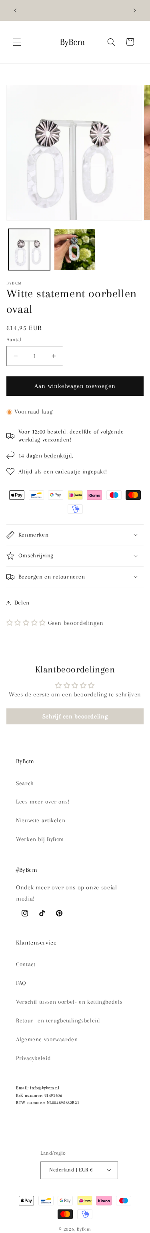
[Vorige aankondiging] (15, 10)
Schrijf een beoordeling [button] (75, 716)
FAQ (21, 983)
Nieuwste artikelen (40, 820)
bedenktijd (58, 455)
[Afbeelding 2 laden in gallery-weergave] (75, 249)
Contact (25, 964)
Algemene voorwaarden (47, 1039)
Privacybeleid (33, 1058)
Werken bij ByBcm (40, 839)
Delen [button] (22, 602)
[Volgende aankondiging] (135, 10)
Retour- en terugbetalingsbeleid (58, 1020)
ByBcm (84, 1229)
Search (25, 783)
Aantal (14, 339)
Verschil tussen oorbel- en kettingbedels (69, 1001)
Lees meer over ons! (43, 801)
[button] (17, 42)
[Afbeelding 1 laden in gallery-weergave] (29, 249)
